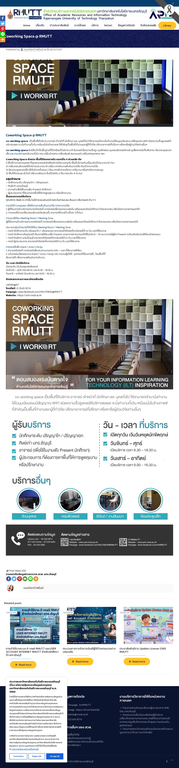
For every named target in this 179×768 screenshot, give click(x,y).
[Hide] (1, 45)
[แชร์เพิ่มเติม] (35, 578)
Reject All (36, 756)
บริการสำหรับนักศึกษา (28, 42)
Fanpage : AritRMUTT (79, 705)
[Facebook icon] (167, 761)
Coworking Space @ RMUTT (60, 42)
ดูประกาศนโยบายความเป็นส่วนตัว (25, 749)
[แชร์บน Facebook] (8, 578)
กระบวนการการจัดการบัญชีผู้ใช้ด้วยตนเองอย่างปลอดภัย (89, 650)
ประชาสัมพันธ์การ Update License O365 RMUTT (143, 650)
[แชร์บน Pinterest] (19, 578)
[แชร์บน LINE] (30, 578)
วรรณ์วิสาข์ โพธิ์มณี (33, 49)
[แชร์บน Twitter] (14, 578)
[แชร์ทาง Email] (25, 578)
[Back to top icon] (172, 760)
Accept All (54, 756)
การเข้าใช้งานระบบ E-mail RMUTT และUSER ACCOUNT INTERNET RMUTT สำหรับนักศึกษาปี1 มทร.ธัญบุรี (32, 651)
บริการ (7, 42)
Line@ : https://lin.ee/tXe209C (84, 710)
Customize (18, 756)
